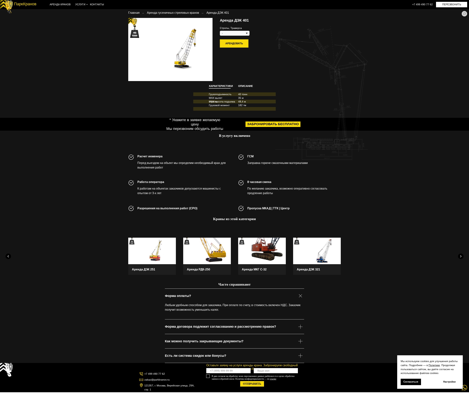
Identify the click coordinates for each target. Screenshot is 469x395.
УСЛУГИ (80, 4)
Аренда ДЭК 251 (143, 269)
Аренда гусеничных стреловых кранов (173, 12)
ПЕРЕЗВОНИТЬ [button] (451, 4)
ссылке (273, 379)
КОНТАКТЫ (97, 4)
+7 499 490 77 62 (422, 4)
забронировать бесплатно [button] (273, 124)
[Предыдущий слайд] (8, 256)
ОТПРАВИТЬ (252, 383)
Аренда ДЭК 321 (308, 269)
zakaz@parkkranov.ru (157, 379)
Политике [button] (434, 365)
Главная (134, 12)
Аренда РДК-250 (198, 269)
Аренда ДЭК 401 (217, 12)
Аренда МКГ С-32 (254, 269)
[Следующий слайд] (461, 256)
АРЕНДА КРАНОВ (60, 4)
